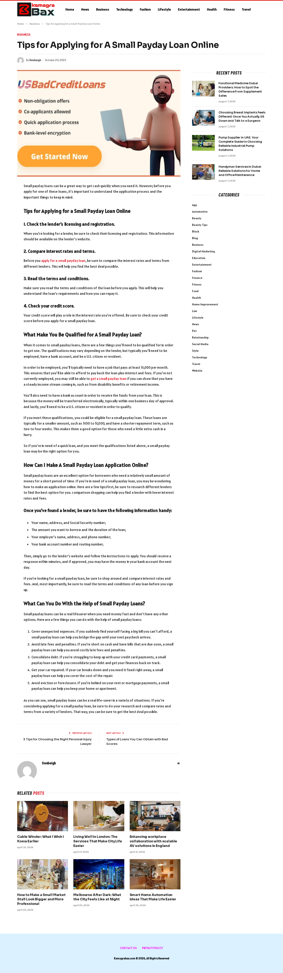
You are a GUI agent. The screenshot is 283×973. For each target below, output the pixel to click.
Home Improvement (205, 304)
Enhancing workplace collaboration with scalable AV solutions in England (153, 841)
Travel (246, 9)
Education (198, 258)
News (85, 9)
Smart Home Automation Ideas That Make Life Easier (153, 897)
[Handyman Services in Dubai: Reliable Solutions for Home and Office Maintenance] (203, 172)
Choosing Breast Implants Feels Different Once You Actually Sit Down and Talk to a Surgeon (242, 117)
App (194, 205)
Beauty (196, 218)
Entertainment (189, 9)
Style (195, 351)
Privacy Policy (152, 948)
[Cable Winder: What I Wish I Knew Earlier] (42, 816)
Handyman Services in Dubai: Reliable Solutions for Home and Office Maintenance (240, 171)
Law (194, 311)
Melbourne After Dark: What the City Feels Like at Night (97, 897)
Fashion (145, 9)
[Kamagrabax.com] (36, 9)
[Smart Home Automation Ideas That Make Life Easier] (155, 874)
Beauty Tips (199, 225)
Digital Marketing (203, 251)
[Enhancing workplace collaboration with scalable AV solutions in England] (155, 816)
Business (102, 9)
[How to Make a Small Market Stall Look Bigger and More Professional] (42, 874)
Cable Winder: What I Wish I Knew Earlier (40, 839)
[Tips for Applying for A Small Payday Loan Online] (98, 123)
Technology (124, 9)
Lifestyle (164, 9)
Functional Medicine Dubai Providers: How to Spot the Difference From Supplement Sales (240, 89)
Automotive (200, 211)
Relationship (200, 337)
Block (195, 231)
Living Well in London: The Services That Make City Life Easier (97, 841)
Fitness (229, 9)
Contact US (128, 948)
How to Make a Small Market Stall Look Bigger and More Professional (41, 899)
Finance (197, 278)
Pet (194, 331)
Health (212, 9)
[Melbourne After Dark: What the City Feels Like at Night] (98, 874)
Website (197, 370)
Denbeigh (35, 60)
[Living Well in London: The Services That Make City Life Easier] (98, 816)
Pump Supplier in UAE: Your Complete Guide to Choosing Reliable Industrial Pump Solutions (240, 144)
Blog (195, 238)
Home (69, 9)
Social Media (200, 344)
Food (195, 291)
